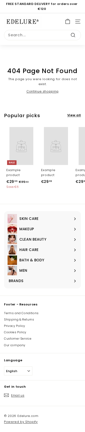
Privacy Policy (14, 326)
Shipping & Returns (19, 319)
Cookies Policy (15, 332)
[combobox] (42, 35)
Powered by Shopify (21, 422)
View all (74, 115)
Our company (15, 345)
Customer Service (17, 339)
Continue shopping (42, 91)
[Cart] (67, 22)
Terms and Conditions (21, 313)
